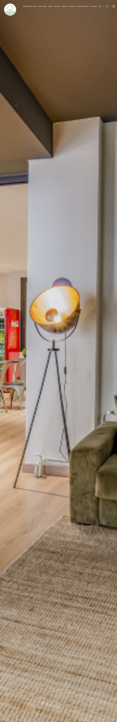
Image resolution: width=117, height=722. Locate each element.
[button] (113, 6)
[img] (58, 361)
